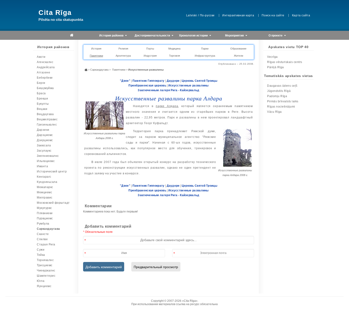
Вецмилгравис (47, 119)
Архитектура (123, 55)
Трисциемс (44, 265)
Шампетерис (46, 275)
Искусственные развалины (188, 85)
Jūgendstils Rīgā (279, 91)
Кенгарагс (44, 176)
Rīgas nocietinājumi (281, 106)
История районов (111, 35)
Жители (238, 55)
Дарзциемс (45, 135)
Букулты (43, 103)
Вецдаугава (45, 114)
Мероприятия (235, 35)
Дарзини (43, 129)
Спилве (42, 239)
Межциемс (44, 192)
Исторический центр (52, 171)
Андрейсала (46, 67)
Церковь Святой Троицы (199, 80)
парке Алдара (167, 106)
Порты (150, 48)
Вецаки (42, 109)
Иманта (42, 166)
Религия (123, 48)
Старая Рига (46, 244)
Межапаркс (45, 187)
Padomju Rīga (277, 96)
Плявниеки (45, 213)
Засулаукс (44, 150)
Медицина (174, 48)
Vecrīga (272, 57)
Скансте (43, 234)
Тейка (41, 255)
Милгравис (44, 197)
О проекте (276, 35)
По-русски (207, 15)
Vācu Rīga (274, 111)
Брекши (42, 98)
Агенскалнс (45, 62)
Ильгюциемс (46, 161)
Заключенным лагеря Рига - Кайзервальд (168, 90)
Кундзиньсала (47, 182)
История (96, 48)
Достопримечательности (153, 35)
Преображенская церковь (147, 85)
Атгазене (43, 72)
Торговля (174, 55)
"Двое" (125, 80)
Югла (40, 281)
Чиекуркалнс (46, 270)
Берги (41, 83)
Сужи (40, 249)
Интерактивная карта (238, 15)
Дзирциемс (45, 140)
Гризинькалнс (47, 124)
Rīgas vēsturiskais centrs (284, 62)
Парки (204, 48)
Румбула (43, 223)
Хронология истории (193, 35)
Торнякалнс (45, 260)
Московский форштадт (53, 202)
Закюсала (44, 145)
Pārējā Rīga (275, 67)
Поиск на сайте (273, 15)
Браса (41, 93)
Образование (238, 48)
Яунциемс (44, 286)
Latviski (191, 15)
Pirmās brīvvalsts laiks (282, 101)
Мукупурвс (44, 208)
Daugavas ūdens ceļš (282, 85)
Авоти (41, 57)
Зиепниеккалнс (48, 156)
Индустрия (150, 55)
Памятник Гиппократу (148, 80)
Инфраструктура (205, 55)
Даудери (173, 80)
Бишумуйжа (45, 88)
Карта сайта (301, 15)
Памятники (96, 55)
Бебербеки (45, 77)
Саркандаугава (48, 228)
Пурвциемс (45, 218)
